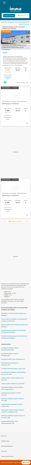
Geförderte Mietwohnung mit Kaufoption (13, 48)
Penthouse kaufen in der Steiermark (11, 359)
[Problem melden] (27, 82)
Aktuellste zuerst (22, 24)
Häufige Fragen (5, 441)
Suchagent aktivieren (16, 221)
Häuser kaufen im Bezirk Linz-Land (11, 383)
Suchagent (23, 15)
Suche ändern (10, 15)
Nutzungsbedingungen (7, 446)
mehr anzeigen (18, 65)
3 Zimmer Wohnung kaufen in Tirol (11, 368)
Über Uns (3, 436)
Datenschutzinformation (7, 456)
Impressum (4, 451)
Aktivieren (26, 462)
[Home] (15, 9)
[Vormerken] (27, 33)
